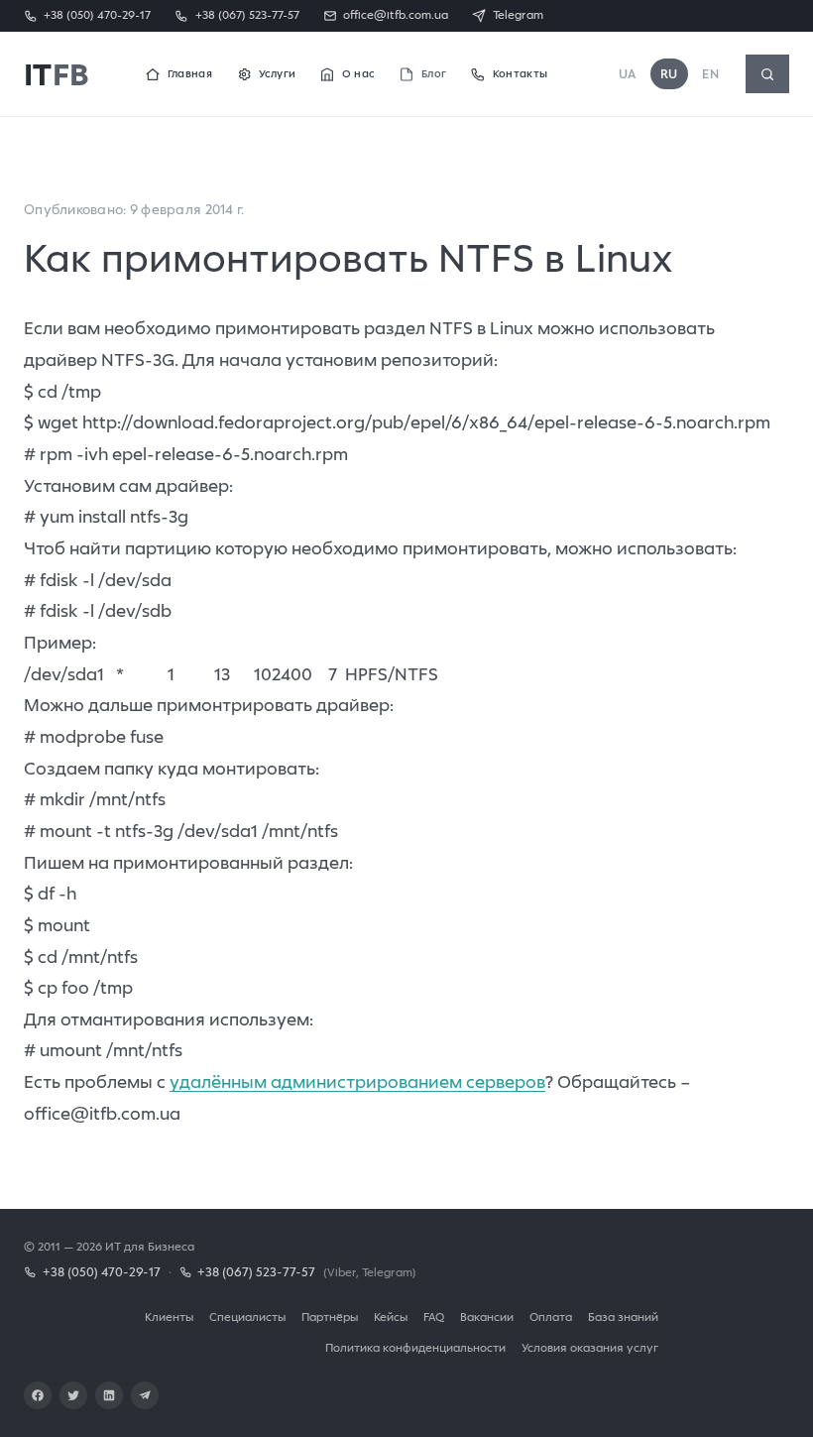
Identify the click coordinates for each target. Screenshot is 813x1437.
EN (710, 73)
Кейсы (390, 1316)
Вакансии (487, 1316)
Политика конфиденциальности (415, 1347)
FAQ (433, 1316)
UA (628, 73)
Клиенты (169, 1316)
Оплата (550, 1316)
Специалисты (247, 1316)
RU (669, 73)
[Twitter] (73, 1395)
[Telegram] (145, 1395)
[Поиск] (767, 74)
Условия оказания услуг (590, 1347)
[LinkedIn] (109, 1395)
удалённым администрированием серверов (357, 1082)
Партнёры (329, 1316)
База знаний (623, 1316)
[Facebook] (38, 1395)
